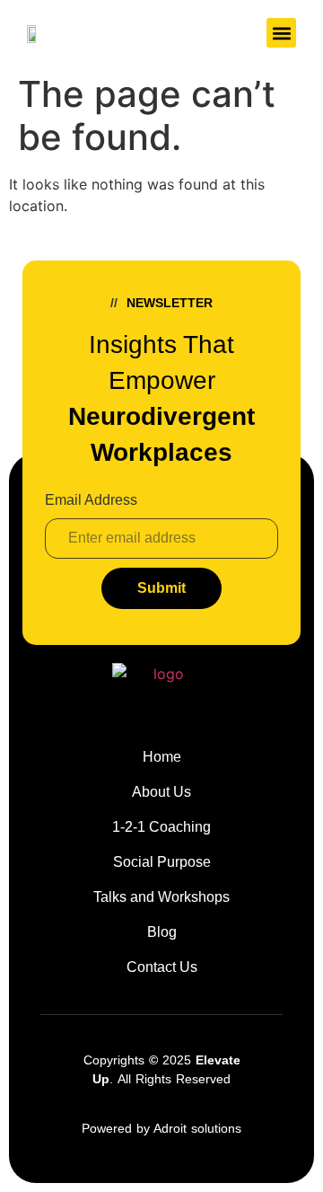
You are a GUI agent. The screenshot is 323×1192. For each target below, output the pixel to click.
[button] (281, 33)
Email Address (91, 500)
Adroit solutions (197, 1128)
